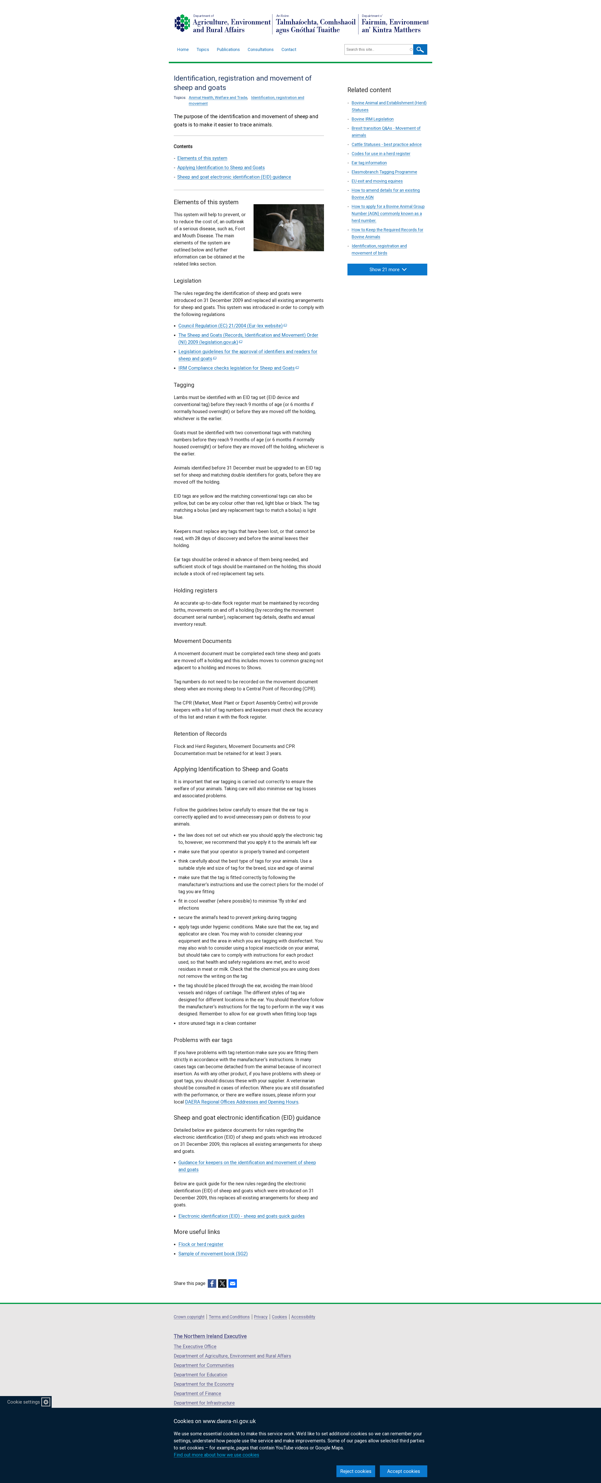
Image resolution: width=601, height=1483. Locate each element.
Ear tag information (369, 162)
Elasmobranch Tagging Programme (384, 171)
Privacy (261, 1316)
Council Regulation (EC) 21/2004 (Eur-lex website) (232, 326)
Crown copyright (189, 1316)
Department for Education (200, 1374)
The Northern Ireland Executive (210, 1336)
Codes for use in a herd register (381, 153)
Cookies (279, 1316)
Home (183, 49)
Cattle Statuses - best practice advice (387, 144)
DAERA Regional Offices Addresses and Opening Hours (241, 1102)
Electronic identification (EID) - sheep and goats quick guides (241, 1216)
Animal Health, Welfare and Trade (218, 97)
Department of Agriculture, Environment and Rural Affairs (232, 1356)
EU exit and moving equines (377, 181)
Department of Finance (197, 1393)
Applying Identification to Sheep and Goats (221, 167)
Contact (288, 49)
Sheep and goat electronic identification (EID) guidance (234, 177)
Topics (202, 49)
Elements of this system (202, 158)
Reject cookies (355, 1471)
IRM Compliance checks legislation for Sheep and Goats (238, 368)
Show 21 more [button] (385, 269)
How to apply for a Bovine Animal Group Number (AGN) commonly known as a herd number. (388, 213)
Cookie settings (23, 1402)
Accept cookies (403, 1471)
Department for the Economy (204, 1384)
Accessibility (303, 1316)
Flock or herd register (200, 1244)
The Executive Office (195, 1346)
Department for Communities (204, 1365)
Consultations (261, 49)
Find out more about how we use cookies (216, 1455)
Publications (228, 49)
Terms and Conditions (229, 1316)
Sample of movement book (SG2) (213, 1253)
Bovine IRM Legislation (373, 119)
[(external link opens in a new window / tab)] (212, 1283)
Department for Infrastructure (204, 1403)
